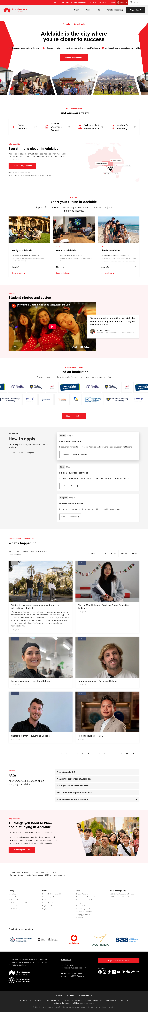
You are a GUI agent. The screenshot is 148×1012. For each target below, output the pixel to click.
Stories (124, 553)
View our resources (69, 517)
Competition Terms (85, 995)
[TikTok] (109, 972)
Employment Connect (49, 906)
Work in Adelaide (66, 250)
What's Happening (115, 10)
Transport (79, 918)
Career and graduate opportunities (54, 897)
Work (88, 10)
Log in (112, 2)
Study (76, 10)
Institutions (12, 894)
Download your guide (21, 850)
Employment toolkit (48, 909)
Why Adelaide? (135, 10)
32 (121, 754)
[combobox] (123, 2)
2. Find (20, 453)
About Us (93, 2)
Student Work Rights (49, 903)
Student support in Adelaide (18, 903)
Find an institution (68, 486)
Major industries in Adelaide (51, 894)
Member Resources (78, 2)
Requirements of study (16, 906)
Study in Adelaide (22, 250)
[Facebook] (100, 972)
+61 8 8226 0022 (68, 965)
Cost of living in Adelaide (84, 909)
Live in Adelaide (110, 250)
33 (127, 754)
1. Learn (12, 453)
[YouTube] (119, 972)
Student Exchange (15, 909)
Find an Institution (74, 416)
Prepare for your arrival (84, 900)
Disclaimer (70, 995)
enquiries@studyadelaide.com (73, 968)
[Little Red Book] (137, 972)
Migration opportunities (84, 912)
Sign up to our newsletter (118, 961)
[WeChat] (128, 972)
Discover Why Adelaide (74, 57)
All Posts (92, 553)
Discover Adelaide (82, 894)
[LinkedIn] (114, 972)
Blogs (134, 553)
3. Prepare (29, 453)
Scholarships (13, 897)
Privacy (59, 995)
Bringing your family (83, 915)
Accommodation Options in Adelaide (88, 897)
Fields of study (13, 900)
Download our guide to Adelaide (74, 454)
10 (110, 754)
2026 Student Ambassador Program (122, 894)
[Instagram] (104, 972)
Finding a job (46, 900)
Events (103, 553)
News (113, 553)
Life (98, 10)
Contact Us (102, 2)
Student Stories (81, 906)
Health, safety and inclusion (85, 903)
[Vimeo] (123, 972)
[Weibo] (133, 972)
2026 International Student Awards (121, 897)
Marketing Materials (61, 2)
